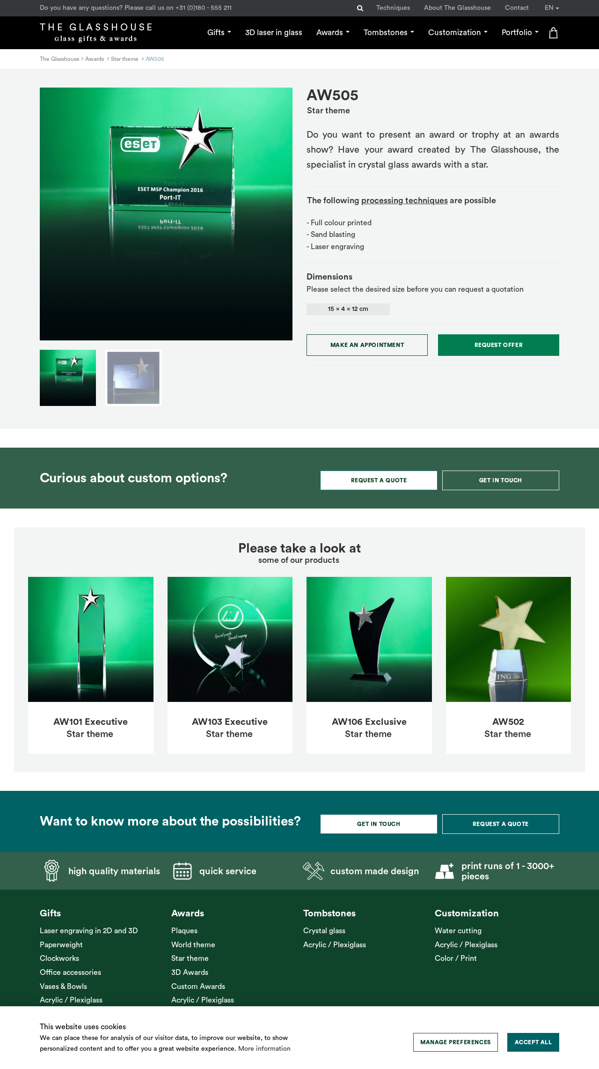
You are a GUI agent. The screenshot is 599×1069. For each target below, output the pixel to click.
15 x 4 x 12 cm (348, 309)
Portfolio (518, 33)
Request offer (499, 345)
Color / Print (456, 958)
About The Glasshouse (457, 8)
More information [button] (264, 1049)
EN (550, 8)
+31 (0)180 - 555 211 (203, 8)
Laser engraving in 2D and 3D (89, 931)
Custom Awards (198, 986)
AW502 (508, 722)
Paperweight (61, 945)
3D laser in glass (273, 33)
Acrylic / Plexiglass (71, 1000)
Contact (517, 8)
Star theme (190, 958)
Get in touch (500, 480)
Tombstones (386, 33)
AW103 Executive (230, 722)
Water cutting (458, 931)
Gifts (216, 33)
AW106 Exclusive (369, 722)
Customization (455, 33)
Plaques (184, 931)
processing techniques (404, 200)
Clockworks (59, 958)
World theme (193, 945)
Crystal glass (324, 931)
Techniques (393, 8)
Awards (330, 33)
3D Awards (189, 972)
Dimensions (329, 277)
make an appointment (367, 345)
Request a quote (379, 480)
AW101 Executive (90, 722)
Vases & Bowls (63, 986)
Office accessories (70, 972)
